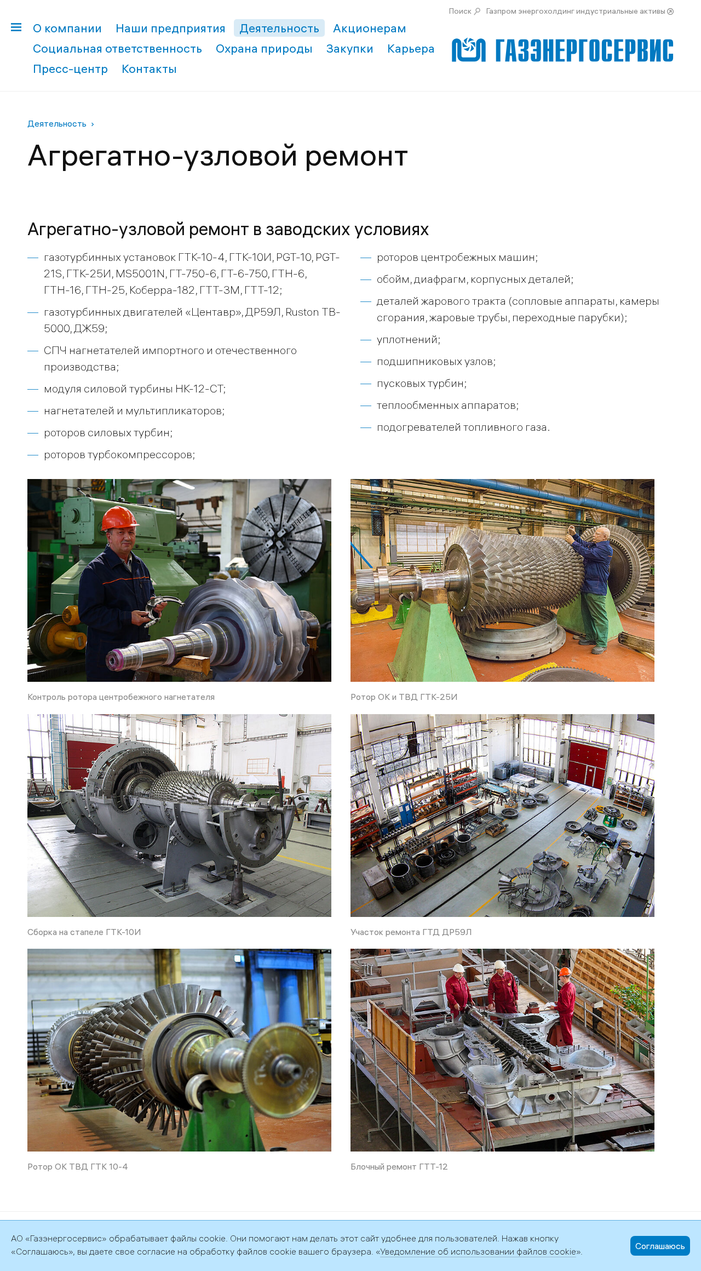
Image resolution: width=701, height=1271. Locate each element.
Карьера (411, 48)
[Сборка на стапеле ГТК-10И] (179, 722)
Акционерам (369, 28)
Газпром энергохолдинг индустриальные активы (575, 11)
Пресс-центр (70, 68)
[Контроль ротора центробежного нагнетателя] (179, 487)
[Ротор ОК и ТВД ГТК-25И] (502, 487)
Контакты (149, 68)
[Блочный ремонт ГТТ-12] (502, 957)
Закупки (350, 48)
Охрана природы (264, 48)
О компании (67, 28)
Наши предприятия (171, 28)
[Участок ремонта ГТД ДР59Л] (502, 722)
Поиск (460, 11)
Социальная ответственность (117, 48)
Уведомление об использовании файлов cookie (478, 1251)
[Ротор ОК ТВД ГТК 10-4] (179, 957)
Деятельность (279, 28)
